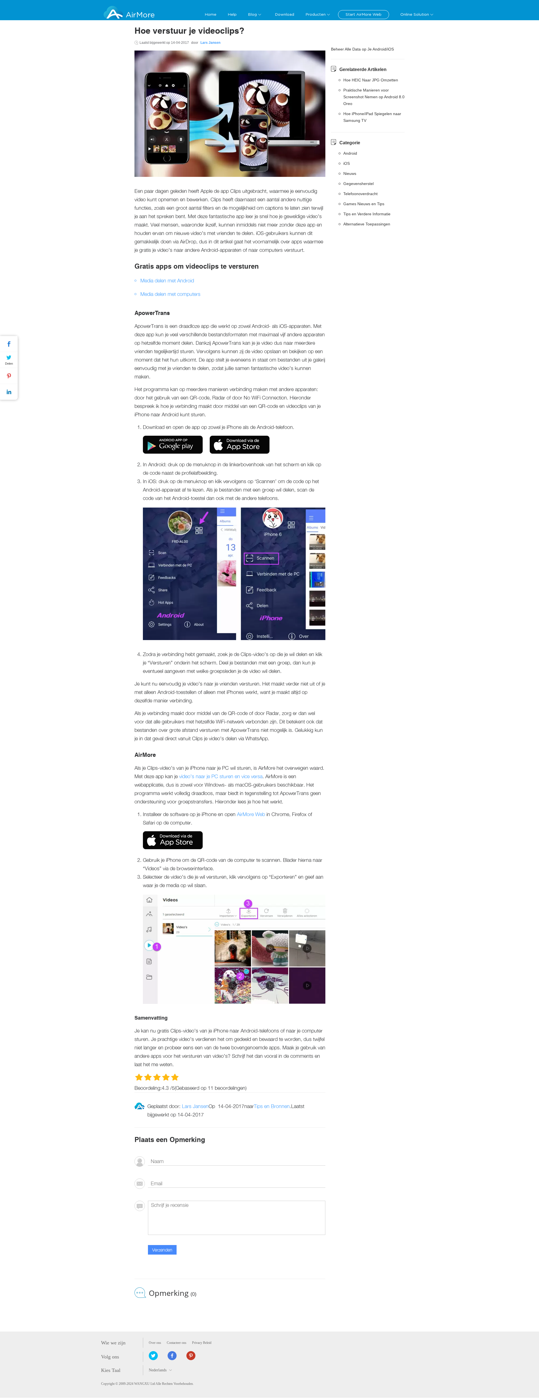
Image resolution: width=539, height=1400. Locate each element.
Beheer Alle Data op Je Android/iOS (362, 49)
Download (284, 15)
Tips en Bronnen (272, 1106)
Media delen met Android (167, 281)
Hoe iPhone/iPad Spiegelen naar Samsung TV (372, 117)
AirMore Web (251, 814)
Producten (315, 15)
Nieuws (349, 173)
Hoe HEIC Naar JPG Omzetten (370, 80)
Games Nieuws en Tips (363, 204)
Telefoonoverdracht (360, 193)
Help (232, 15)
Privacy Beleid (201, 1343)
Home (210, 15)
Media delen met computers (170, 294)
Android (350, 153)
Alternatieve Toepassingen (366, 224)
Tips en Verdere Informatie (366, 214)
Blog (252, 15)
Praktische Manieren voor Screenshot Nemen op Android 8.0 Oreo (374, 97)
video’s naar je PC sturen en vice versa (220, 776)
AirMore (140, 15)
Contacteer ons (176, 1343)
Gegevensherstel (358, 183)
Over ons (155, 1343)
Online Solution (414, 15)
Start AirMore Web (364, 15)
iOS (346, 163)
